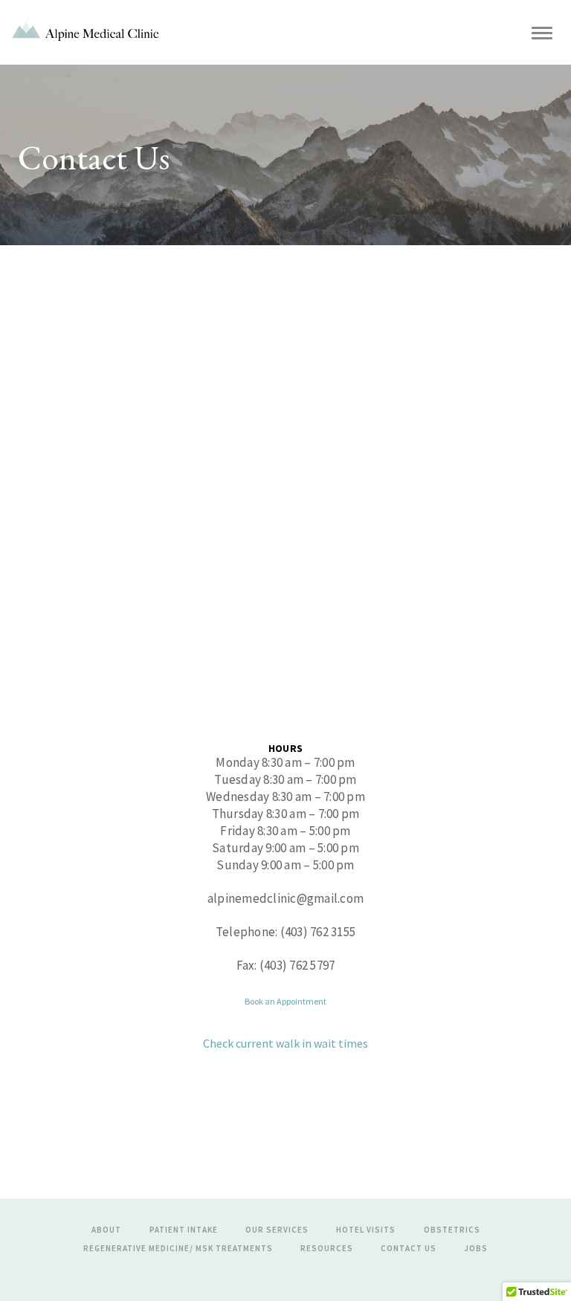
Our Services (277, 1229)
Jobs (476, 1248)
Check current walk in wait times (285, 1043)
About (106, 1229)
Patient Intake (183, 1229)
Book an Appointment (285, 1001)
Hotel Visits (366, 1229)
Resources (326, 1248)
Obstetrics (452, 1229)
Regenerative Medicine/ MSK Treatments (178, 1248)
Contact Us (408, 1248)
